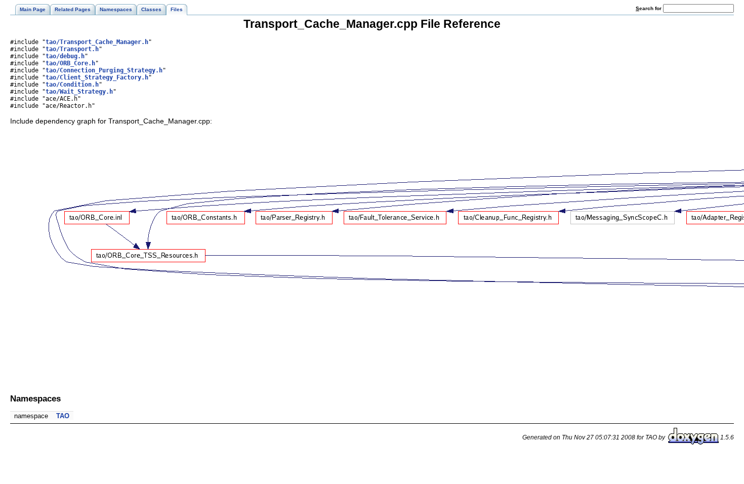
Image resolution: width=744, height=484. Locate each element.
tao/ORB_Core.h (70, 63)
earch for (649, 8)
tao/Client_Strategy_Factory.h (97, 77)
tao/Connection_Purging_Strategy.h (104, 70)
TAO (62, 416)
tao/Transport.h (72, 49)
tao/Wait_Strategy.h (79, 91)
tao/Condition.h (72, 84)
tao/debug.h (65, 56)
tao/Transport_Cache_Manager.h (97, 42)
